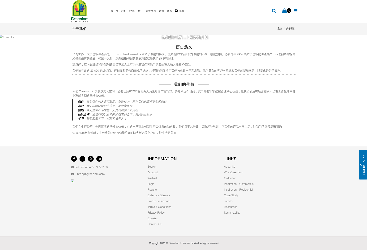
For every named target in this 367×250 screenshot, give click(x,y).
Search (152, 166)
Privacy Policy (156, 212)
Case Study (231, 195)
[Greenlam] (88, 11)
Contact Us (154, 224)
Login (151, 183)
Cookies (153, 218)
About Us (229, 166)
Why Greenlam (233, 172)
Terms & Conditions (159, 206)
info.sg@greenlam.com (91, 173)
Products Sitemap (159, 201)
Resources (230, 206)
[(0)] (284, 11)
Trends (228, 201)
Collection (230, 178)
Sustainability (232, 212)
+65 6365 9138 (98, 167)
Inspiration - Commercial (239, 183)
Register (153, 189)
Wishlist (152, 178)
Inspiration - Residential (238, 189)
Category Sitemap (159, 195)
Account (153, 172)
